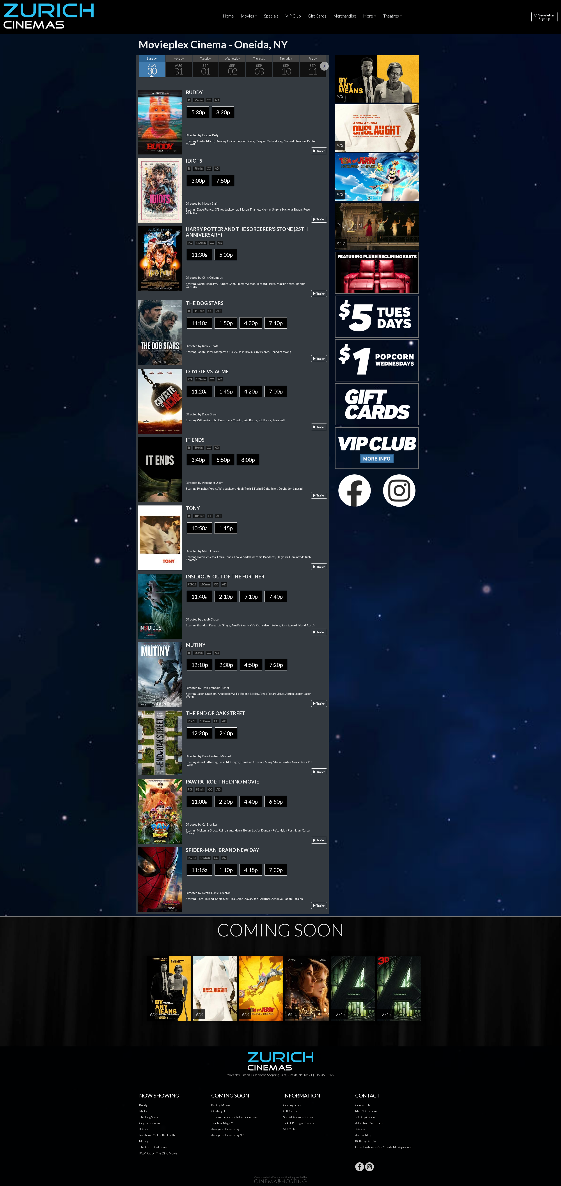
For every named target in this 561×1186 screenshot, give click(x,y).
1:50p (226, 323)
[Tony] (160, 537)
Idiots (143, 1111)
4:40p (250, 801)
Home (228, 16)
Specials (271, 16)
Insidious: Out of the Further (158, 1135)
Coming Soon (292, 1105)
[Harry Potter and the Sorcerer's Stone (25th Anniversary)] (160, 258)
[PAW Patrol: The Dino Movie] (160, 810)
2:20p (226, 801)
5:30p (198, 112)
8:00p (248, 459)
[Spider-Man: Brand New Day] (160, 879)
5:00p (226, 254)
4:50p (251, 664)
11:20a (199, 391)
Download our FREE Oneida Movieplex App (383, 1147)
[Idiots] (160, 190)
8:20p (223, 112)
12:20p (199, 733)
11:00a (199, 801)
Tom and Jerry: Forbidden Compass (234, 1117)
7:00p (275, 391)
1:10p (226, 870)
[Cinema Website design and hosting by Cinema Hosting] (280, 1179)
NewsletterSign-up (546, 17)
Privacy (360, 1129)
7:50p (223, 180)
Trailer (320, 151)
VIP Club (293, 16)
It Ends (144, 1129)
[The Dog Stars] (160, 332)
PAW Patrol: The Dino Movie (158, 1153)
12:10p (199, 664)
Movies (247, 16)
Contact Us (362, 1105)
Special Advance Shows (298, 1117)
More (368, 16)
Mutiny (144, 1141)
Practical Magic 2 (222, 1123)
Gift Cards (317, 16)
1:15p (226, 528)
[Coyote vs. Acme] (160, 400)
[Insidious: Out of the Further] (160, 605)
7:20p (276, 664)
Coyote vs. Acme (150, 1123)
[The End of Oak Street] (160, 742)
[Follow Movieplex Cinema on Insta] (369, 1166)
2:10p (226, 596)
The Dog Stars (148, 1117)
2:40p (226, 733)
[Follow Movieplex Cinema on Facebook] (359, 1166)
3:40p (198, 459)
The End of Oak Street (154, 1147)
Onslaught (218, 1111)
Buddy (143, 1105)
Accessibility (363, 1135)
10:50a (199, 528)
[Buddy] (160, 121)
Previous (140, 66)
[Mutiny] (160, 674)
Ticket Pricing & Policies (298, 1123)
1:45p (226, 391)
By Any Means (220, 1105)
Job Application (365, 1117)
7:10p (275, 323)
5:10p (250, 596)
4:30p (250, 323)
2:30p (226, 664)
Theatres (391, 16)
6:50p (275, 801)
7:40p (275, 596)
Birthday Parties (366, 1141)
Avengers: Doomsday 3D (227, 1135)
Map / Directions (366, 1111)
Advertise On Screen (369, 1123)
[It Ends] (160, 469)
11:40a (199, 596)
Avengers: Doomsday (225, 1129)
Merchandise (344, 16)
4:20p (250, 391)
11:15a (199, 870)
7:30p (275, 870)
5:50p (223, 459)
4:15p (250, 870)
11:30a (199, 254)
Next (324, 66)
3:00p (198, 180)
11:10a (199, 323)
